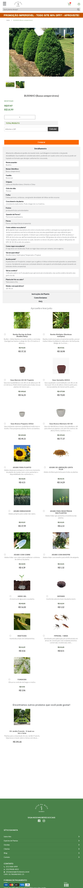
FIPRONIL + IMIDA (61, 636)
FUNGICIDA (22, 679)
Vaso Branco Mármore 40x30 (61, 424)
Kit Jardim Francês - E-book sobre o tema (22, 732)
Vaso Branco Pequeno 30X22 (22, 424)
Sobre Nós (7, 836)
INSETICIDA (22, 636)
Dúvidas (7, 845)
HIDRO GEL (22, 596)
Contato (7, 857)
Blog (5, 853)
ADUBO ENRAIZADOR (22, 511)
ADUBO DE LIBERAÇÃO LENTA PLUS (61, 468)
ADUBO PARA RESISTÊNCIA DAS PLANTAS (61, 512)
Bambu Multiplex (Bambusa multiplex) (61, 335)
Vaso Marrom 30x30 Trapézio (22, 380)
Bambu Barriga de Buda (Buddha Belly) (22, 335)
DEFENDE (61, 596)
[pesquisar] (78, 9)
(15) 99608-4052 (12, 869)
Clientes (7, 849)
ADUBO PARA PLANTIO (22, 467)
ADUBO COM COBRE (22, 555)
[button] (11, 87)
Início (8, 20)
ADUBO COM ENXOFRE (61, 555)
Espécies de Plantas (11, 841)
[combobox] (39, 9)
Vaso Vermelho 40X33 (61, 380)
